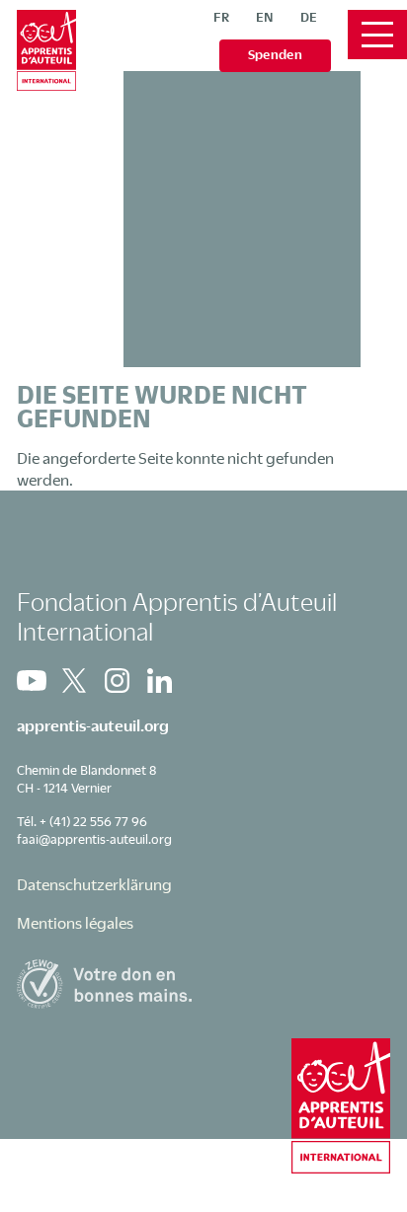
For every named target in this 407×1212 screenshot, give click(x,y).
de (308, 17)
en (265, 17)
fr (221, 17)
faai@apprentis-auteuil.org (94, 839)
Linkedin (159, 680)
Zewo (203, 984)
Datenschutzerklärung (94, 884)
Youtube (31, 680)
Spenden (275, 54)
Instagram (116, 680)
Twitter (74, 680)
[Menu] (377, 34)
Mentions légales (75, 923)
